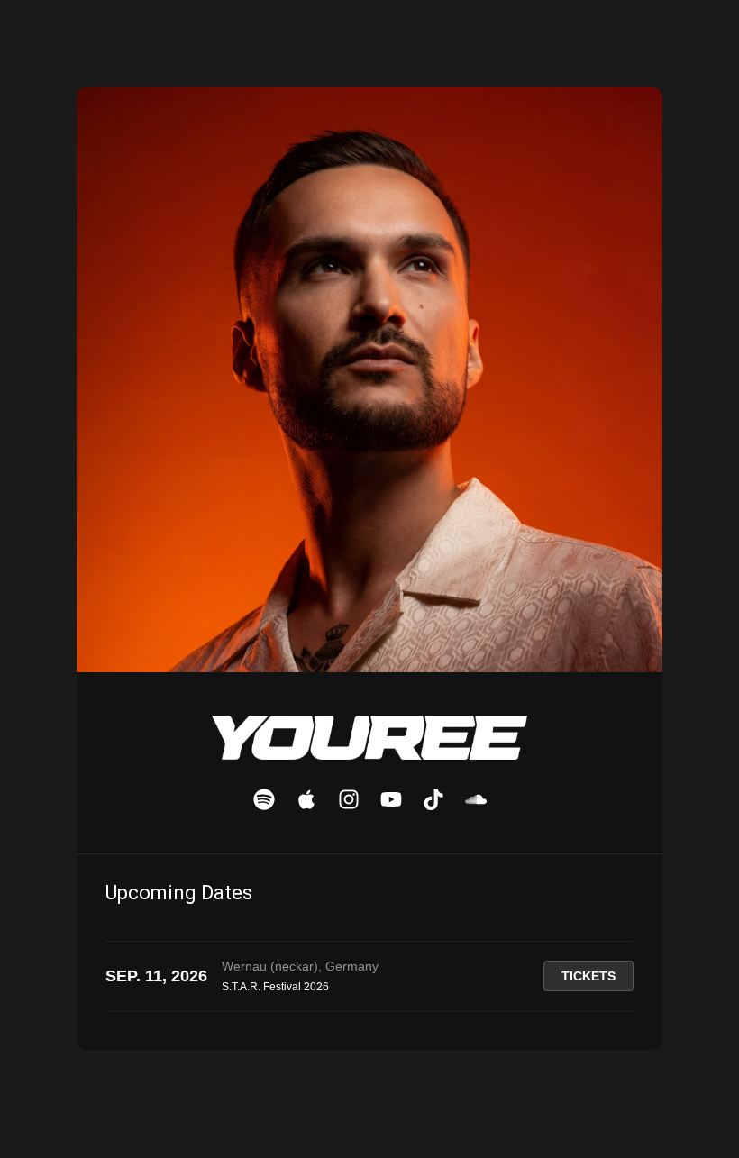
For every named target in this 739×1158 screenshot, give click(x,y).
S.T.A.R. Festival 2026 (275, 986)
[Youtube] (391, 799)
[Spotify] (264, 799)
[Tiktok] (433, 799)
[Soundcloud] (476, 799)
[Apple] (306, 799)
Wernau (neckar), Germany (300, 966)
